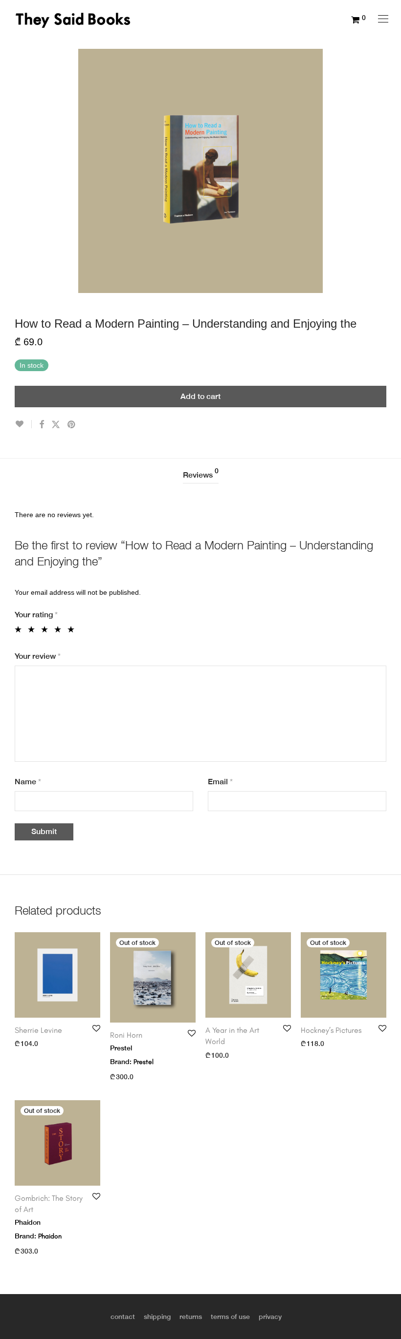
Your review (38, 656)
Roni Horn (126, 1035)
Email (220, 781)
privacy (270, 1316)
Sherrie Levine (38, 1030)
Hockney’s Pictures (332, 1030)
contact (123, 1316)
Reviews (201, 473)
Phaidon (50, 1236)
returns (190, 1316)
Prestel (144, 1062)
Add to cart (200, 396)
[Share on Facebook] (41, 425)
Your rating (36, 614)
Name (28, 781)
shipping (157, 1316)
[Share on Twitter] (55, 425)
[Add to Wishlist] (23, 424)
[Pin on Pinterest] (71, 425)
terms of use (230, 1316)
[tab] (200, 475)
